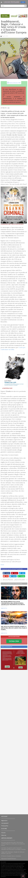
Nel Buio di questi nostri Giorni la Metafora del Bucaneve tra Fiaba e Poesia (14, 628)
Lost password (4, 823)
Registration (4, 820)
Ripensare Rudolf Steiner (8, 858)
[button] (1, 2)
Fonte (2, 564)
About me (3, 835)
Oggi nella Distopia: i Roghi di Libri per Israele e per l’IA (13, 852)
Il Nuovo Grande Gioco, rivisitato (11, 856)
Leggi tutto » (4, 608)
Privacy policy (4, 825)
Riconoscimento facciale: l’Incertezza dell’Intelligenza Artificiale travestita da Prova (13, 603)
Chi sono (3, 832)
